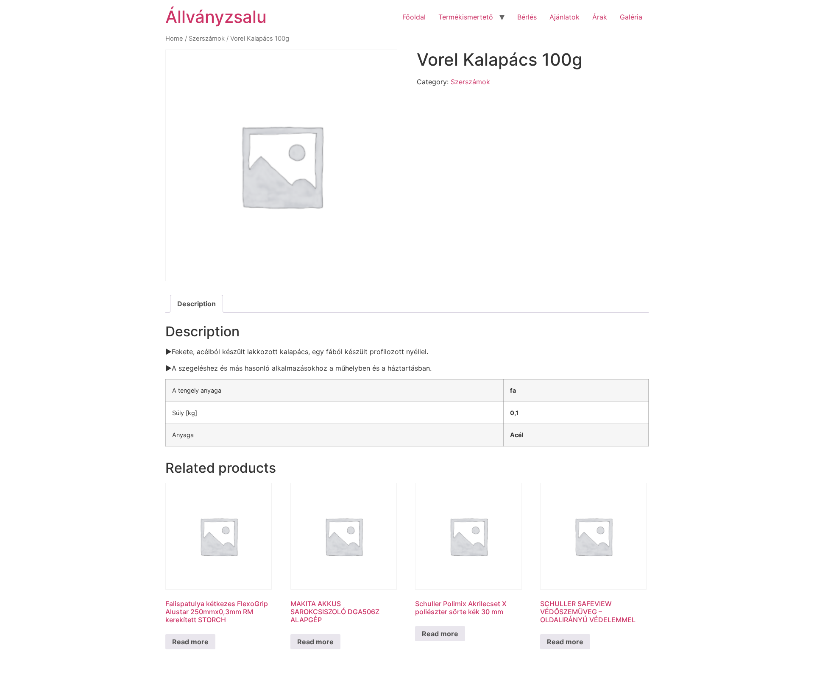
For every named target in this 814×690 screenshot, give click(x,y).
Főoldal (414, 17)
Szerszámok (207, 38)
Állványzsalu (216, 16)
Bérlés (527, 17)
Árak (599, 17)
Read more (190, 641)
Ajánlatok (564, 17)
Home (174, 38)
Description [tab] (196, 303)
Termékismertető (465, 17)
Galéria (631, 17)
